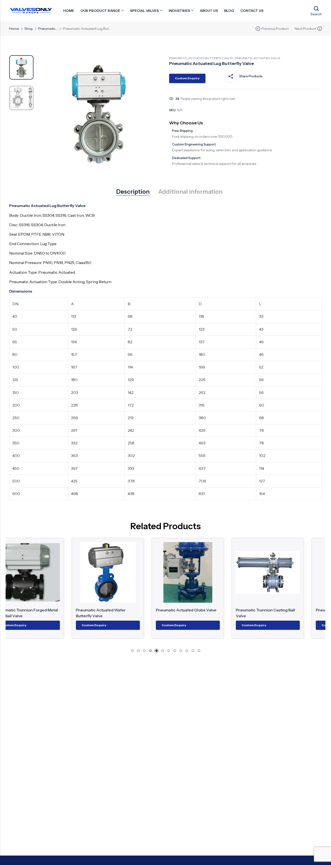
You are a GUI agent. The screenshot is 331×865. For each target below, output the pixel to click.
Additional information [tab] (190, 191)
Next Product (305, 28)
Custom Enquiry (187, 78)
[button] (132, 650)
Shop (28, 28)
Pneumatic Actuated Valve (48, 28)
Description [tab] (133, 191)
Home (14, 28)
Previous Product (275, 28)
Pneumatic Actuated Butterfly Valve (201, 58)
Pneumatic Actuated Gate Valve (283, 610)
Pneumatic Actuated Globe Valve (124, 610)
